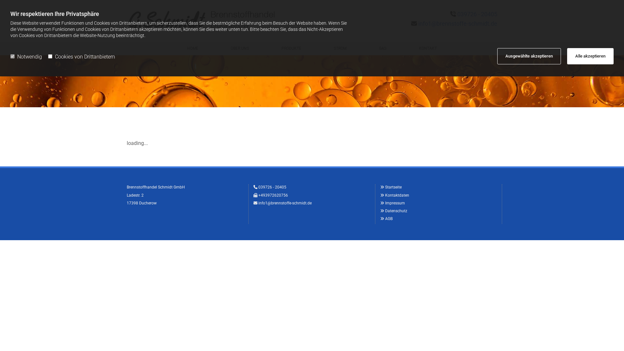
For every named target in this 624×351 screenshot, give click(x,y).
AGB (389, 218)
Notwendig (29, 57)
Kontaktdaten (397, 195)
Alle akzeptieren (590, 56)
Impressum (395, 203)
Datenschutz (396, 211)
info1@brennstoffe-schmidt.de (285, 203)
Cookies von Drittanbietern (85, 57)
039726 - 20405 (272, 187)
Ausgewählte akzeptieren (529, 56)
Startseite (393, 187)
